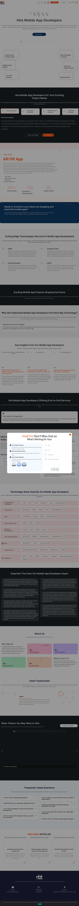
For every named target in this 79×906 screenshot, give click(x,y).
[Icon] (14, 466)
